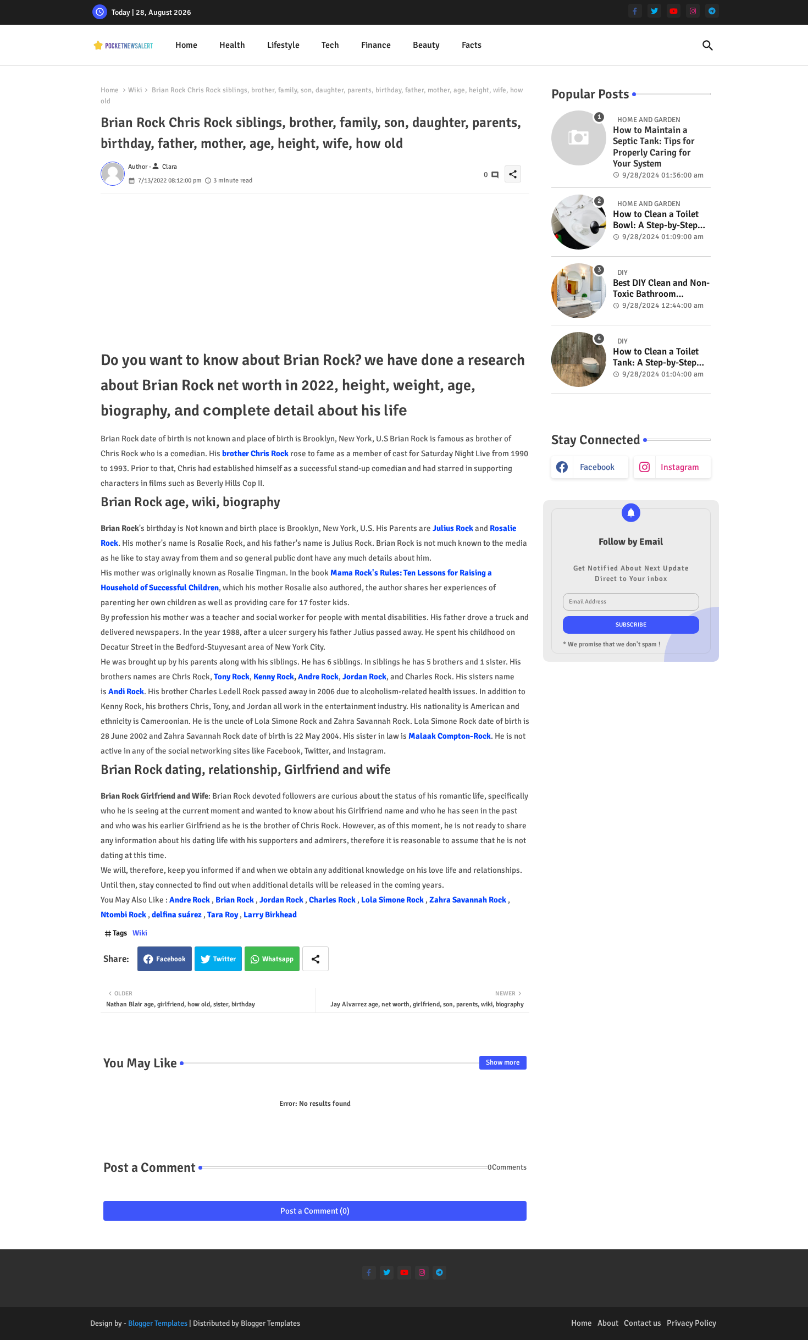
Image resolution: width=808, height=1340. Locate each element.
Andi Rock (126, 691)
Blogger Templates (157, 1323)
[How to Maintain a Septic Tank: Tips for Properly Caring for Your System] (578, 137)
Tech (330, 45)
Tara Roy (223, 915)
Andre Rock (318, 677)
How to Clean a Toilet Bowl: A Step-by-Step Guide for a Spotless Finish (656, 220)
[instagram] (693, 11)
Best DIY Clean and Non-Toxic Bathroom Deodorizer (661, 289)
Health (232, 45)
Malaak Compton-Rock (449, 736)
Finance (376, 45)
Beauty (426, 45)
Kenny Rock (273, 677)
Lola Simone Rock (393, 900)
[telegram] (712, 11)
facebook (597, 467)
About (607, 1323)
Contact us (642, 1323)
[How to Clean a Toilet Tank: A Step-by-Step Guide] (578, 359)
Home (186, 45)
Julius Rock (453, 528)
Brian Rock (235, 900)
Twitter (224, 959)
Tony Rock (232, 677)
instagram (680, 467)
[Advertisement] (315, 270)
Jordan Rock (364, 677)
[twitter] (654, 11)
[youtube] (673, 11)
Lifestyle (283, 45)
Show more (503, 1062)
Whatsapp (278, 959)
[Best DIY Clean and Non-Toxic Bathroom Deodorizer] (578, 290)
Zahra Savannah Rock (468, 900)
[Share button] (315, 958)
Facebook (171, 959)
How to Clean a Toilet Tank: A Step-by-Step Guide (656, 357)
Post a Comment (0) (315, 1211)
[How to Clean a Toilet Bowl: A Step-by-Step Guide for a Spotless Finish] (578, 222)
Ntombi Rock (124, 915)
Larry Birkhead (270, 915)
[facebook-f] (635, 11)
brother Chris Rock (255, 453)
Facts (472, 45)
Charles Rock (333, 900)
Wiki (135, 90)
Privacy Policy (691, 1323)
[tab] (186, 45)
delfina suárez (177, 915)
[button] (708, 46)
